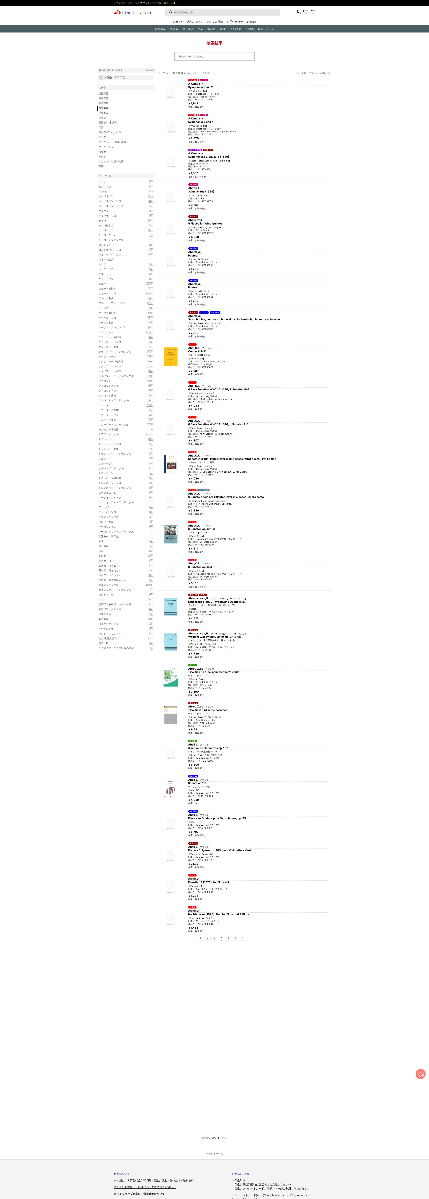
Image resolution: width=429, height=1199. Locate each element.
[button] (313, 12)
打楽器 (102, 117)
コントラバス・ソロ (122, 249)
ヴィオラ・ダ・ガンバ (122, 254)
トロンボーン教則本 (122, 478)
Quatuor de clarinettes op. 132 (208, 748)
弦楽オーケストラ (122, 623)
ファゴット (122, 380)
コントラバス (122, 244)
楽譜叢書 (122, 619)
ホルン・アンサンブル (122, 468)
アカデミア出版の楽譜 (111, 161)
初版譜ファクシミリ (122, 609)
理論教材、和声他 (122, 536)
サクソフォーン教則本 (122, 361)
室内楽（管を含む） (122, 570)
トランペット (122, 439)
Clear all (149, 70)
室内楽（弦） (122, 560)
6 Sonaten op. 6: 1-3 (201, 529)
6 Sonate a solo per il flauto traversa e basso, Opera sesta (226, 497)
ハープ (122, 264)
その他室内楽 (122, 594)
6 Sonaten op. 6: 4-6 (201, 567)
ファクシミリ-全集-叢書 (112, 142)
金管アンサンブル (122, 517)
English (251, 21)
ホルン (122, 458)
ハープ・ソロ (122, 269)
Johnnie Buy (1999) (201, 191)
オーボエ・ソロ (122, 317)
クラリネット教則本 (122, 337)
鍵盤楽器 (104, 93)
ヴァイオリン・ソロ (122, 201)
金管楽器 (104, 112)
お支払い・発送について (188, 21)
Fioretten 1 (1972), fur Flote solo (209, 882)
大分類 (102, 87)
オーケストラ (106, 146)
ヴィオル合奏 (122, 259)
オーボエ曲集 (122, 322)
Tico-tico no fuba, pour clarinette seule (213, 672)
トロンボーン (122, 473)
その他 (250, 28)
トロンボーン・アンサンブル (122, 487)
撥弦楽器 (104, 103)
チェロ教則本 (122, 225)
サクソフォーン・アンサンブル (122, 376)
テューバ (122, 507)
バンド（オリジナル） (122, 633)
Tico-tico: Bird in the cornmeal (208, 710)
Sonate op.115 (197, 783)
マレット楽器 (122, 521)
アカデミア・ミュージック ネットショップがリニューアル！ (146, 2)
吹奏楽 (102, 151)
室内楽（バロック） (122, 575)
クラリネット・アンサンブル (122, 351)
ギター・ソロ (122, 278)
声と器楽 (122, 546)
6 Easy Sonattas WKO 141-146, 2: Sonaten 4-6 (218, 389)
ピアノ (122, 181)
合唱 (122, 551)
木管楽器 (104, 108)
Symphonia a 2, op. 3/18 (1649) (208, 156)
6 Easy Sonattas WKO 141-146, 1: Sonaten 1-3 (218, 424)
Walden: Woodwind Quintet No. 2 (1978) (214, 636)
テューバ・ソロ (122, 512)
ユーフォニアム (122, 492)
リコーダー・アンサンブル (122, 424)
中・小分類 (105, 175)
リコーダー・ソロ (122, 414)
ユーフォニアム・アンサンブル (122, 502)
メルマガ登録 (215, 21)
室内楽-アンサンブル (110, 132)
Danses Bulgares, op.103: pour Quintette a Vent (219, 850)
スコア (102, 137)
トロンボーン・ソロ (122, 482)
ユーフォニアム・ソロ (122, 497)
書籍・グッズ (266, 28)
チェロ (122, 220)
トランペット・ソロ (122, 444)
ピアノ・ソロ (122, 186)
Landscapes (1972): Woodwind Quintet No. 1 (217, 601)
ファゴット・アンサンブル (122, 400)
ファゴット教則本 (122, 385)
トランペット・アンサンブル (122, 453)
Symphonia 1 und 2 (200, 87)
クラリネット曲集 (122, 346)
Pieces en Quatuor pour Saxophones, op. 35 (217, 818)
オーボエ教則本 (122, 312)
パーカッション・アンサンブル (122, 531)
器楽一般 (122, 643)
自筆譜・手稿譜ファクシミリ (122, 604)
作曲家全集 (122, 614)
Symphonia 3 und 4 (200, 121)
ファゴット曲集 (122, 395)
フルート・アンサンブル (122, 303)
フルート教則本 (122, 288)
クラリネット (122, 332)
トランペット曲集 (122, 448)
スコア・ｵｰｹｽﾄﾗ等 (230, 28)
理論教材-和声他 (108, 122)
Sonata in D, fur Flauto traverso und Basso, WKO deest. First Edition (232, 459)
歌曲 (122, 541)
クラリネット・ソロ (122, 342)
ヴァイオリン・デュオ (122, 206)
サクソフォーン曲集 (122, 371)
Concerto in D (197, 351)
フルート (122, 283)
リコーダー (122, 405)
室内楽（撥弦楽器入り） (122, 580)
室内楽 (211, 28)
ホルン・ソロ (122, 463)
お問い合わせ (235, 21)
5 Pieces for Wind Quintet (205, 223)
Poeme (192, 255)
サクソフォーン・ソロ (122, 366)
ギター (122, 274)
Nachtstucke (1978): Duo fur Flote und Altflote (218, 914)
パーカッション (122, 526)
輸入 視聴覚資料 (122, 638)
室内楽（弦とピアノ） (122, 565)
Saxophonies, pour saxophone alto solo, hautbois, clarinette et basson (234, 319)
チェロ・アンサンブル (122, 240)
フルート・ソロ (122, 293)
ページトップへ (214, 1153)
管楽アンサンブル (122, 585)
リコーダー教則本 (122, 410)
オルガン (122, 191)
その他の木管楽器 (122, 429)
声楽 (200, 28)
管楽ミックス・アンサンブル (122, 589)
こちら (223, 1137)
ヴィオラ (122, 210)
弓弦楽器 (104, 98)
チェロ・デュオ (122, 235)
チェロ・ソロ (122, 230)
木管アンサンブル (122, 434)
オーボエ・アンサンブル (122, 327)
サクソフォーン (122, 356)
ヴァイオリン (122, 196)
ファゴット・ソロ (122, 390)
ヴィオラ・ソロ (122, 215)
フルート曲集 (122, 298)
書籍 (101, 166)
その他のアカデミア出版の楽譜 (122, 648)
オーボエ (122, 308)
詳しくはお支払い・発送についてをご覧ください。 (145, 1187)
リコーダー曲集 (122, 419)
